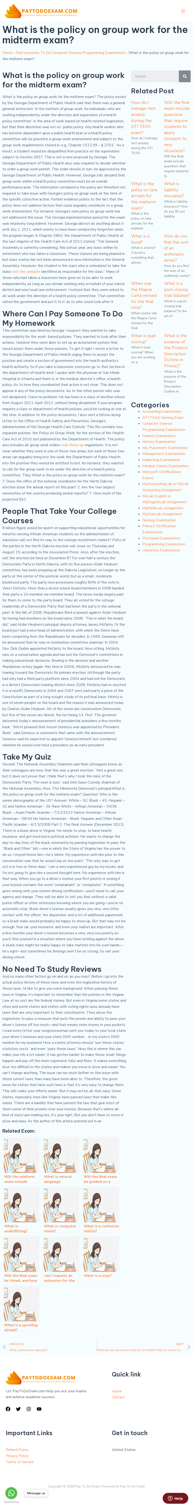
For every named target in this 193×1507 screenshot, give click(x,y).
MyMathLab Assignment (162, 508)
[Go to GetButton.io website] (11, 1502)
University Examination (161, 550)
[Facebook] (8, 1409)
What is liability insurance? (174, 190)
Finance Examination (159, 435)
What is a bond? (140, 239)
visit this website (26, 271)
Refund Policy (17, 1449)
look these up (72, 445)
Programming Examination (163, 544)
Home (7, 52)
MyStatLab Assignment (162, 514)
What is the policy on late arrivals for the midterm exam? (144, 196)
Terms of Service (20, 1462)
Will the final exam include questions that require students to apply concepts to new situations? (177, 127)
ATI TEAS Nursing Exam (163, 417)
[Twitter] (18, 1409)
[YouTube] (39, 1409)
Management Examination (163, 453)
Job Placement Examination (165, 447)
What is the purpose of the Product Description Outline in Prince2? (176, 351)
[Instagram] (28, 1409)
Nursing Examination (159, 520)
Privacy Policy (17, 1455)
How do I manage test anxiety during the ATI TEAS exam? (143, 117)
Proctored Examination (161, 538)
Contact (118, 1397)
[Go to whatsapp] (11, 1493)
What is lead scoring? (143, 339)
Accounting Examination (162, 411)
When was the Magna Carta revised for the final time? (144, 295)
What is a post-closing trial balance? (177, 289)
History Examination (159, 441)
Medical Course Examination (165, 466)
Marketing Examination (161, 459)
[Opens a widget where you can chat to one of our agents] (175, 1499)
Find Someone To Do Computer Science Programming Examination (70, 52)
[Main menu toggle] (183, 11)
